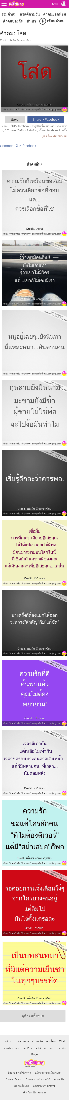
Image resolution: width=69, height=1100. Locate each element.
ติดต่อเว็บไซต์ (21, 1086)
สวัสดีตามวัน (30, 14)
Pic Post (27, 1048)
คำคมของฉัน (13, 21)
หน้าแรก (9, 1041)
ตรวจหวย (23, 1041)
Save (15, 119)
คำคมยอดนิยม (54, 14)
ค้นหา (31, 21)
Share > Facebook (45, 119)
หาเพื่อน (51, 1041)
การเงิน (61, 1048)
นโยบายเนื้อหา (13, 1079)
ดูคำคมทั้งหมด (33, 1016)
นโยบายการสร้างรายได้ (37, 1079)
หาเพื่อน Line (11, 1048)
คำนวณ (48, 1048)
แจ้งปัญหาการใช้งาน (44, 1086)
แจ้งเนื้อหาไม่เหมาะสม (34, 1092)
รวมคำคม (9, 14)
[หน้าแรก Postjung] (16, 3)
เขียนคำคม (52, 21)
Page (34, 1054)
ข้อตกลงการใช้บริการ (19, 1073)
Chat (62, 1041)
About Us (59, 1079)
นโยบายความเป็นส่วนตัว (48, 1073)
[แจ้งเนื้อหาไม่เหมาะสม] (54, 136)
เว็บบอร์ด (37, 1041)
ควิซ (38, 1048)
